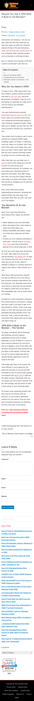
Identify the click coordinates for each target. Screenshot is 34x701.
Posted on (17, 32)
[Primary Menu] (30, 5)
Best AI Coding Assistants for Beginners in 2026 (17, 551)
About (17, 697)
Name (4, 479)
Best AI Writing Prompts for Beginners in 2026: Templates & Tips (17, 563)
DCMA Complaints (8, 694)
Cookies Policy (25, 690)
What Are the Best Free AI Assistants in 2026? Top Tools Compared (16, 606)
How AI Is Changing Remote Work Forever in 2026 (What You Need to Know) (15, 632)
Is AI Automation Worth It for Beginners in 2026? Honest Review (16, 594)
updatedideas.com (9, 666)
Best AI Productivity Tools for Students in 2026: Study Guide (17, 544)
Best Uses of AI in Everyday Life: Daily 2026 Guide (16, 557)
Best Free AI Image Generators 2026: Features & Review (16, 538)
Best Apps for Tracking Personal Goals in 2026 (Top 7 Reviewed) (17, 640)
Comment (5, 459)
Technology (11, 35)
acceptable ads (20, 257)
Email (4, 487)
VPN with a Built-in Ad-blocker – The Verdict (16, 81)
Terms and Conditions (11, 690)
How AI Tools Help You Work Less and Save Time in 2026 (16, 600)
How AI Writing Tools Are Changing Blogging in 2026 (15, 612)
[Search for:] (17, 519)
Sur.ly (12, 670)
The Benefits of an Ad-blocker (14, 77)
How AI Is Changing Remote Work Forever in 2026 (14, 569)
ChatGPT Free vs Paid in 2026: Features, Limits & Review (17, 575)
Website (4, 496)
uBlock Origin (19, 375)
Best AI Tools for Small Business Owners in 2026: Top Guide (17, 532)
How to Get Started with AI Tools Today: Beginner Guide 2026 (17, 588)
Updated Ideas (23, 684)
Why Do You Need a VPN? (12, 75)
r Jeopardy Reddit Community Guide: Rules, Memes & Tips (15, 625)
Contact (28, 694)
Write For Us (20, 694)
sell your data (16, 96)
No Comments (20, 35)
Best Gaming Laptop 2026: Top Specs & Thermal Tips (16, 619)
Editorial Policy (22, 687)
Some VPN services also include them (15, 51)
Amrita (5, 32)
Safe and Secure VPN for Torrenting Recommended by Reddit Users (15, 412)
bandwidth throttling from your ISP (14, 115)
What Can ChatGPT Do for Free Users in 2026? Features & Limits (17, 581)
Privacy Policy (11, 687)
